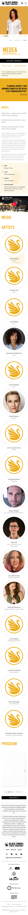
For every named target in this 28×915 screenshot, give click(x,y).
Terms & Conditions (16, 904)
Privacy (8, 904)
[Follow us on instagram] (11, 854)
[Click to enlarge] (14, 204)
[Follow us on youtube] (21, 854)
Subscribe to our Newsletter (13, 857)
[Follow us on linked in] (16, 854)
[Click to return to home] (10, 3)
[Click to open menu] (25, 3)
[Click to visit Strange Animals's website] (14, 897)
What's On (13, 849)
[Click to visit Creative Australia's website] (14, 868)
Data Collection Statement (8, 906)
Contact (20, 849)
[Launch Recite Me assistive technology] (22, 3)
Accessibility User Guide (20, 906)
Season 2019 (17, 40)
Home (10, 40)
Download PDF (13, 797)
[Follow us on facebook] (7, 854)
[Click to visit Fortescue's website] (14, 888)
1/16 (6, 791)
